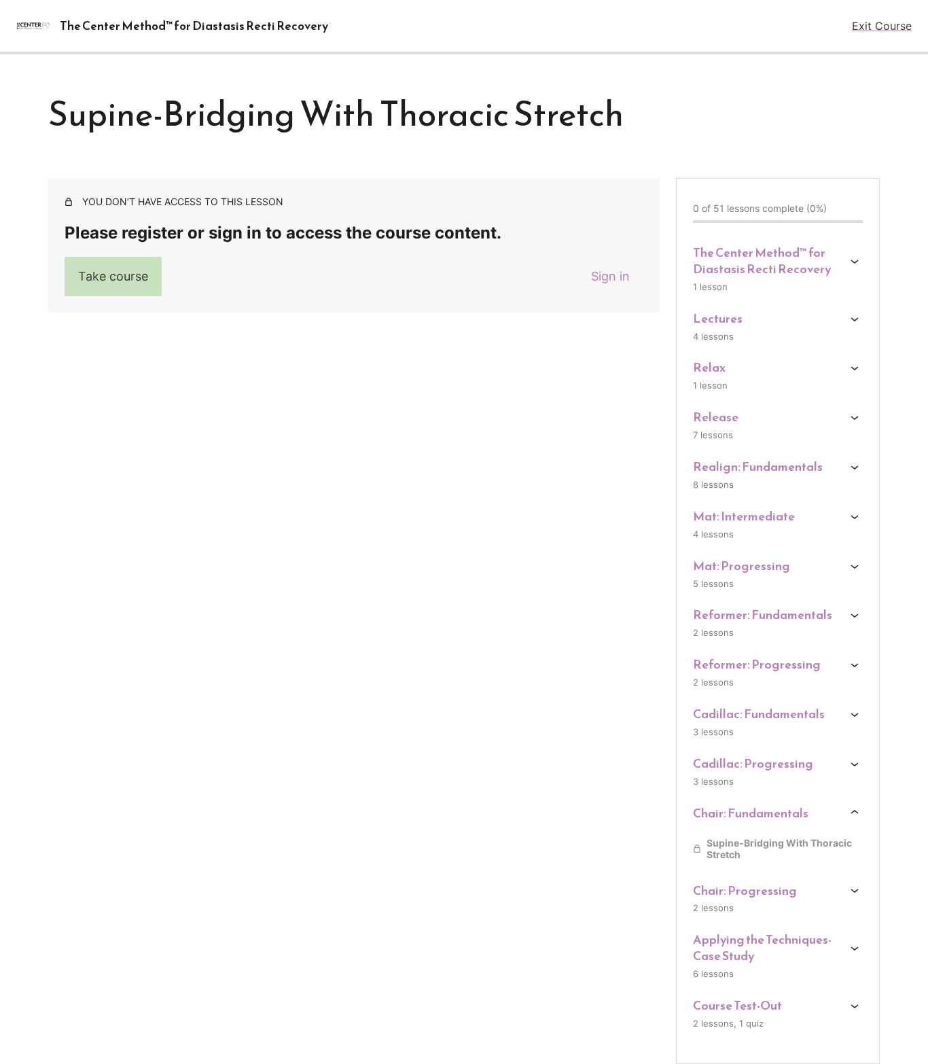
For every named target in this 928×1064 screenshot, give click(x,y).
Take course (113, 276)
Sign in (610, 276)
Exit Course (882, 26)
